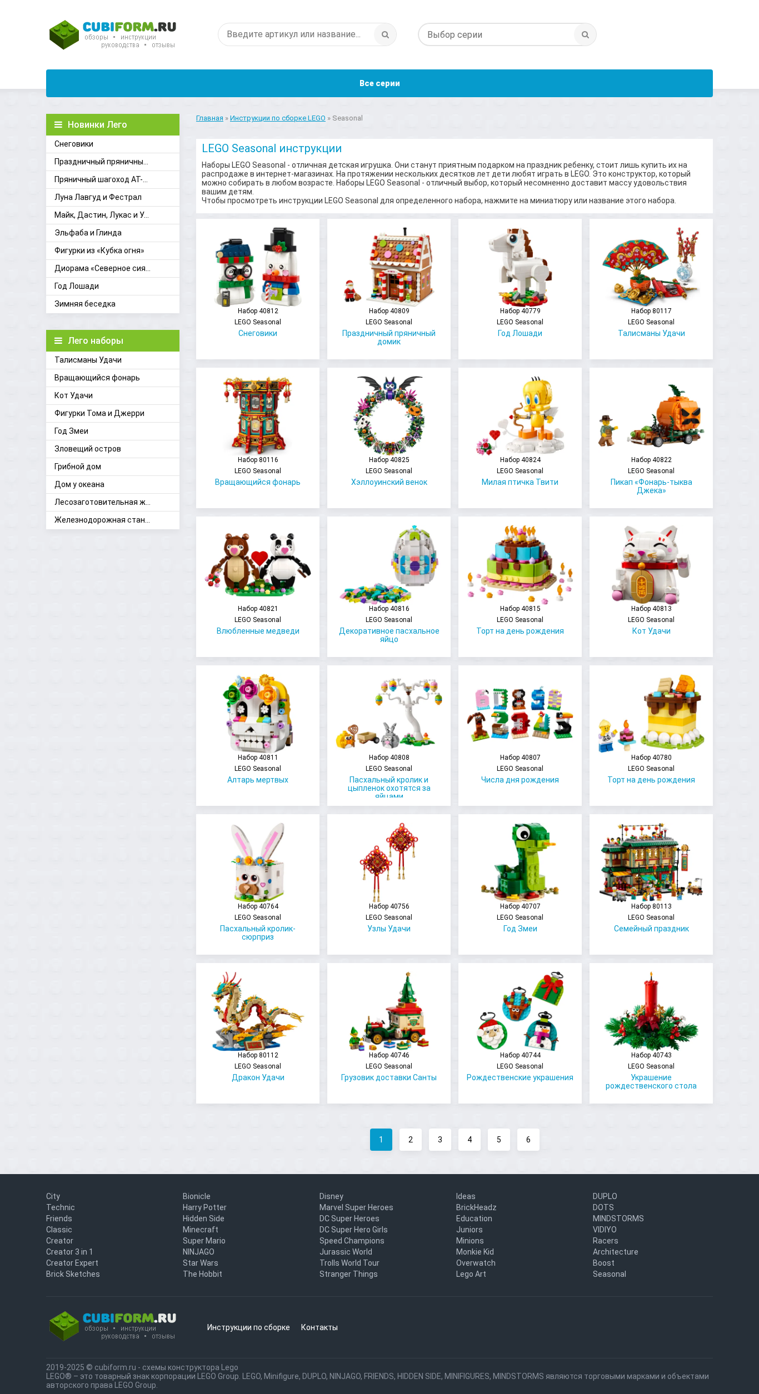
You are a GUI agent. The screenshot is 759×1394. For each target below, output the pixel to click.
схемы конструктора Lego (190, 1367)
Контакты (319, 1327)
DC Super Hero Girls (353, 1229)
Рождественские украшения (520, 1066)
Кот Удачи (73, 395)
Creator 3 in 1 (69, 1251)
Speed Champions (352, 1240)
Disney (331, 1196)
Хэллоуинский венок (389, 471)
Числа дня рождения (520, 769)
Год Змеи (71, 431)
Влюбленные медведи (258, 620)
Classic (59, 1229)
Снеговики (73, 143)
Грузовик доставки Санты (389, 1066)
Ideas (466, 1196)
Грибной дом (77, 466)
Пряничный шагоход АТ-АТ (103, 179)
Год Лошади (76, 286)
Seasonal (609, 1274)
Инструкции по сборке (248, 1327)
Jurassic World (345, 1251)
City (53, 1196)
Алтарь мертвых (257, 769)
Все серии (379, 83)
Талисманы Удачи (88, 359)
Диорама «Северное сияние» (108, 268)
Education (474, 1218)
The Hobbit (202, 1274)
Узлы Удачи (389, 917)
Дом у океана (79, 484)
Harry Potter (205, 1207)
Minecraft (200, 1229)
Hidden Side (203, 1218)
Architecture (615, 1251)
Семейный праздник (651, 917)
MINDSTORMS (618, 1218)
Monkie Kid (475, 1251)
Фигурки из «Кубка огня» (99, 250)
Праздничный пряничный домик (113, 161)
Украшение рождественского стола (651, 1070)
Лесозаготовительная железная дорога (116, 502)
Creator (59, 1240)
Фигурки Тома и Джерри (99, 413)
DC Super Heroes (349, 1218)
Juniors (469, 1229)
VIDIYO (605, 1229)
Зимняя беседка (85, 303)
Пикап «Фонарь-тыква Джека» (651, 475)
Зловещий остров (87, 448)
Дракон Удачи (258, 1066)
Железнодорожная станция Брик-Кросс (116, 519)
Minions (470, 1240)
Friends (59, 1218)
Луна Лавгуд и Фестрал (98, 197)
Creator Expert (72, 1262)
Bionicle (197, 1196)
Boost (604, 1262)
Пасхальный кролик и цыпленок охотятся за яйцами (389, 776)
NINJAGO (198, 1251)
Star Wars (200, 1262)
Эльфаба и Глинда (88, 232)
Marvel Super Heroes (356, 1207)
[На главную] (112, 36)
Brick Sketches (73, 1274)
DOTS (603, 1207)
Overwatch (476, 1262)
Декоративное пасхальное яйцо (389, 624)
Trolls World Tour (349, 1262)
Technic (60, 1207)
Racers (605, 1240)
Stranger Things (348, 1274)
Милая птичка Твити (520, 471)
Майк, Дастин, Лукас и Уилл (105, 214)
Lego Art (471, 1274)
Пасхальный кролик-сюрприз (258, 921)
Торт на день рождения (520, 620)
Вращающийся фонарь (97, 377)
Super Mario (204, 1240)
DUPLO (605, 1196)
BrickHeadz (476, 1207)
